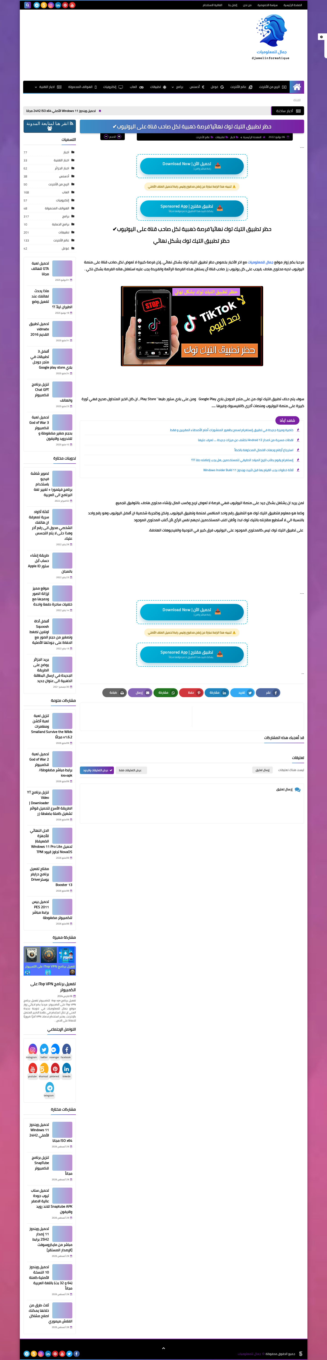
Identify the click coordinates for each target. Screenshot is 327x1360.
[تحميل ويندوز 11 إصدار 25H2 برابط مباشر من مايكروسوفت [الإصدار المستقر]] (62, 1234)
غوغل (214, 87)
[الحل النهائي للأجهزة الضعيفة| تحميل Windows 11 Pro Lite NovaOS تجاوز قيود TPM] (62, 836)
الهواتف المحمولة (80, 87)
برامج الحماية (60, 224)
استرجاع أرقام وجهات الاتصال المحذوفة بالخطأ (263, 450)
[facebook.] (79, 5)
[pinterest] (65, 5)
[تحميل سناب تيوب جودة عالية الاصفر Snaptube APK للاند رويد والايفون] (62, 1196)
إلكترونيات (109, 87)
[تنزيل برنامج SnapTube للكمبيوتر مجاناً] (62, 1163)
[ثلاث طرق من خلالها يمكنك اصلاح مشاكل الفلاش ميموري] (62, 1310)
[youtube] (72, 5)
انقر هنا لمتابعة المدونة (48, 123)
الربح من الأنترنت (269, 87)
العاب (133, 87)
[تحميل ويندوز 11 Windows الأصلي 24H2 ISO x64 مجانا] (62, 1130)
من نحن (247, 5)
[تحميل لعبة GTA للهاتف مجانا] (62, 268)
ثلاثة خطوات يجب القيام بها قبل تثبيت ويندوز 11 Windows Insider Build (248, 470)
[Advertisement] (104, 45)
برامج (65, 216)
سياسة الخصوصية (268, 5)
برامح (179, 87)
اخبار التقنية (47, 87)
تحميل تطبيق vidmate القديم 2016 (39, 329)
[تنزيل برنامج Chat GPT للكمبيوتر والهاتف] (62, 389)
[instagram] (51, 5)
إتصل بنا (232, 5)
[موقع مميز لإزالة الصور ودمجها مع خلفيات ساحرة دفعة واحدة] (62, 593)
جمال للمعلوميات (260, 262)
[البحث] (27, 5)
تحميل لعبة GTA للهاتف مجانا (40, 268)
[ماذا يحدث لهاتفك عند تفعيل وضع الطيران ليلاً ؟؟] (62, 296)
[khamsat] (44, 5)
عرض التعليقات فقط (130, 770)
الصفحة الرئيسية (293, 5)
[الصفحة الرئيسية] (297, 87)
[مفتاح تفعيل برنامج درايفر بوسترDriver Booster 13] (62, 874)
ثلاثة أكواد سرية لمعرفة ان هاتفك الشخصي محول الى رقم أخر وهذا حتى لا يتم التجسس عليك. (50, 525)
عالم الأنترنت (238, 87)
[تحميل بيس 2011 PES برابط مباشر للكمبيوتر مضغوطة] (62, 907)
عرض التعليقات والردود (95, 770)
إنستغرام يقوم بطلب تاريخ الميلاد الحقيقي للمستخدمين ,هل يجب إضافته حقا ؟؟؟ (242, 460)
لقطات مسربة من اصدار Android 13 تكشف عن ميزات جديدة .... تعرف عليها (245, 440)
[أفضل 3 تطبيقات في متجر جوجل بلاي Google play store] (62, 357)
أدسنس (195, 87)
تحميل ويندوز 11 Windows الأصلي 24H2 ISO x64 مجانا (95, 111)
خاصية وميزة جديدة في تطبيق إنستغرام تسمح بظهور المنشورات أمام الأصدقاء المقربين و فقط (231, 430)
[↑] (163, 1348)
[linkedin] (58, 5)
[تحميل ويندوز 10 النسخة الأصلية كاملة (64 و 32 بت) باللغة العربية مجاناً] (62, 1272)
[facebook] (76, 1354)
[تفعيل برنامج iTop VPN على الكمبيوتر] (50, 963)
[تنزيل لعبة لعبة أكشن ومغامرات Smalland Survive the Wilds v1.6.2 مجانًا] (62, 721)
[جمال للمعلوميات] (272, 38)
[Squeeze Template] (300, 1353)
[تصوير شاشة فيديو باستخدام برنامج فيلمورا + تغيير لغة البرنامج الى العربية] (62, 479)
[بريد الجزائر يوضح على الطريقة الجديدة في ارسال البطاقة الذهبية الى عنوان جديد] (62, 665)
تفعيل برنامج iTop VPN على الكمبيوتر (53, 986)
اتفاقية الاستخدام (212, 5)
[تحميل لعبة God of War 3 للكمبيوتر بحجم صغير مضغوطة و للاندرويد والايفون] (62, 422)
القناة (297, 100)
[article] (137, 716)
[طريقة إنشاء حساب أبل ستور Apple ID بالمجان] (62, 561)
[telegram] (37, 5)
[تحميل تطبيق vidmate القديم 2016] (62, 329)
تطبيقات (155, 87)
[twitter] (69, 1354)
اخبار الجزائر (62, 168)
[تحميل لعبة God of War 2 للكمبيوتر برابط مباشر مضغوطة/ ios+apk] (62, 759)
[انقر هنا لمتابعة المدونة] (50, 129)
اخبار (232, 137)
